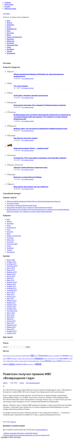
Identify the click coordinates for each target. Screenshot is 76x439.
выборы (48, 361)
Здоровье (10, 25)
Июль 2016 (10, 315)
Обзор (36, 355)
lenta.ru (13, 422)
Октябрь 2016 (11, 309)
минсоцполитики (29, 358)
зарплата (54, 361)
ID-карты (9, 355)
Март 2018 (10, 280)
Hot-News (6, 14)
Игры (9, 27)
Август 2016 (11, 313)
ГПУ (60, 355)
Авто (8, 21)
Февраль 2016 (12, 325)
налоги (6, 364)
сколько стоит (21, 364)
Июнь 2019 (10, 270)
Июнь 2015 (10, 329)
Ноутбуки (10, 39)
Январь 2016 (11, 327)
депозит (45, 358)
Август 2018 (11, 276)
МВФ (24, 355)
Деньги (9, 23)
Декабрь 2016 (11, 305)
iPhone (13, 355)
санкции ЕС (30, 364)
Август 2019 (11, 268)
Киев (16, 355)
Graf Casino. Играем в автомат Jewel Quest (31, 95)
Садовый (19, 358)
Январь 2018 (11, 284)
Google (4, 355)
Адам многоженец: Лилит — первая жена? (31, 148)
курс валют (63, 358)
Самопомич (14, 358)
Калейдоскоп (11, 29)
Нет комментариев (28, 78)
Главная (7, 2)
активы (30, 361)
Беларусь (50, 355)
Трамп (23, 358)
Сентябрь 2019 (12, 266)
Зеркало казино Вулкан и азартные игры (30, 167)
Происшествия (12, 45)
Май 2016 (10, 319)
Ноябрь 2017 (11, 286)
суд (34, 364)
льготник (68, 361)
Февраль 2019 (12, 272)
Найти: (5, 347)
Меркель (27, 355)
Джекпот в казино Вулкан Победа (28, 177)
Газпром (65, 355)
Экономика (11, 53)
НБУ (32, 355)
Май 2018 (10, 278)
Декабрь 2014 (11, 331)
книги (57, 358)
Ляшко (4, 358)
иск (55, 358)
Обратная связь (10, 9)
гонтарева (41, 361)
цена (38, 364)
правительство (10, 361)
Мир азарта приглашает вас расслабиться (31, 187)
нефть (12, 363)
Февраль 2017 (12, 301)
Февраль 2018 (12, 282)
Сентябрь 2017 (12, 290)
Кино (8, 31)
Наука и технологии (14, 37)
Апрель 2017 (11, 296)
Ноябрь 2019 (11, 262)
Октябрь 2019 (11, 264)
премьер (16, 361)
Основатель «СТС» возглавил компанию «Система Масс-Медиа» (40, 158)
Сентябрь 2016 (12, 311)
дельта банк (51, 358)
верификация (35, 361)
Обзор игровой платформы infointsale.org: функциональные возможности (39, 75)
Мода (9, 35)
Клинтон (20, 355)
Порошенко (43, 355)
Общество (10, 41)
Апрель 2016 (11, 321)
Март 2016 (10, 323)
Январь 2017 (11, 303)
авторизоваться (41, 430)
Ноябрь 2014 (11, 333)
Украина (38, 358)
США (9, 358)
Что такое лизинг (21, 86)
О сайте (7, 7)
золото (59, 361)
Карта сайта (8, 5)
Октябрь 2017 (11, 288)
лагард (64, 361)
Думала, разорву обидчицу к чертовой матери (21, 433)
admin (5, 383)
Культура (10, 33)
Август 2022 (11, 260)
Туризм (9, 51)
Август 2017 (11, 292)
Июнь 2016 (10, 317)
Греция (71, 355)
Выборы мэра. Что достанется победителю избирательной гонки (40, 128)
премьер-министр (23, 361)
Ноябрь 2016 (11, 307)
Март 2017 (10, 298)
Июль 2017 (10, 294)
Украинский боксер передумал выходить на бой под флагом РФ (26, 435)
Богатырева (56, 355)
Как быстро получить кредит (26, 138)
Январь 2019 (11, 274)
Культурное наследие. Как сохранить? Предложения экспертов (40, 105)
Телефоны (10, 49)
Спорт (9, 47)
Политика (10, 43)
